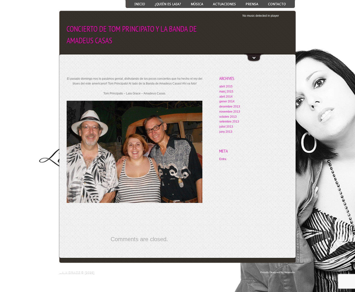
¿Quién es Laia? (168, 4)
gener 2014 (226, 101)
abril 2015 (226, 86)
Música (197, 4)
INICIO (140, 4)
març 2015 (226, 91)
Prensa (252, 4)
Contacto (277, 4)
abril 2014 (226, 96)
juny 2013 (225, 131)
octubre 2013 (228, 116)
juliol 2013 (226, 126)
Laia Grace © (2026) (77, 272)
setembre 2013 (229, 121)
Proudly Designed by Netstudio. (278, 272)
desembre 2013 (229, 106)
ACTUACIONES (224, 4)
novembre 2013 (229, 111)
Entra (222, 159)
